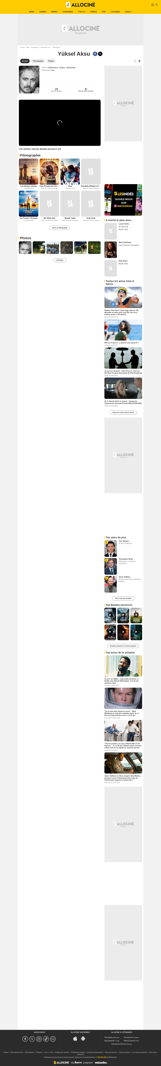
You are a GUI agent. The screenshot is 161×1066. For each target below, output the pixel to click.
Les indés (115, 12)
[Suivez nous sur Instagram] (39, 1039)
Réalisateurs (35, 47)
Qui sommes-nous (17, 1052)
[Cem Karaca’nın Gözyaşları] (49, 172)
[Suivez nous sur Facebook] (25, 1039)
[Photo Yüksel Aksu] (25, 247)
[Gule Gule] (91, 204)
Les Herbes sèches (28, 186)
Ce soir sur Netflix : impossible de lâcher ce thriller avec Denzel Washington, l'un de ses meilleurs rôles (121, 681)
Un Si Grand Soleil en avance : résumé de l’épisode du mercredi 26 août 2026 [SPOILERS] (123, 402)
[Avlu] (70, 172)
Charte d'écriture (124, 1052)
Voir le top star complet (123, 598)
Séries (54, 12)
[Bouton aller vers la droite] (139, 61)
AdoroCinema (129, 1041)
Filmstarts (109, 1037)
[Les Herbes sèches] (28, 172)
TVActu (81, 12)
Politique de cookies (62, 1052)
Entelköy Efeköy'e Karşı (91, 186)
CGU (46, 1052)
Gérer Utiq (152, 1052)
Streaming (68, 12)
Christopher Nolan (126, 559)
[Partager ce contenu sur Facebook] (95, 54)
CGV (51, 1052)
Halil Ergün (123, 261)
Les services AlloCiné (139, 1052)
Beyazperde (109, 1041)
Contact (5, 1052)
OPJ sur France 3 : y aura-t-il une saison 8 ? (121, 343)
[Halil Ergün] (110, 268)
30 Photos (59, 260)
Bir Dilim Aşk (49, 218)
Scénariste (71, 67)
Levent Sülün (124, 224)
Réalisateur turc (45, 47)
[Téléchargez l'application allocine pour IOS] (76, 1038)
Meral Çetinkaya (125, 242)
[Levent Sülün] (110, 231)
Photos (25, 238)
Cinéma (42, 12)
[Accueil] (80, 5)
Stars (28, 47)
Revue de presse (111, 1052)
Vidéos (93, 12)
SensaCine (128, 1037)
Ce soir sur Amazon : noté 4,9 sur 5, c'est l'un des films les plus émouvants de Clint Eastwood (123, 372)
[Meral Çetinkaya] (110, 249)
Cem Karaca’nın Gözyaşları (49, 186)
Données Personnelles (95, 1052)
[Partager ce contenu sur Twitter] (100, 54)
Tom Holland (124, 541)
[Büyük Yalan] (70, 204)
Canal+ (128, 12)
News (31, 12)
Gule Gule (91, 218)
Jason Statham (124, 577)
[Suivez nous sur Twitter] (32, 1039)
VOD (104, 12)
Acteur (62, 67)
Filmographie (30, 155)
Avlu (70, 186)
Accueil (22, 47)
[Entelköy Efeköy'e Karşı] (91, 172)
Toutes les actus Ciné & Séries (123, 412)
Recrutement (29, 1052)
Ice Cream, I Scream (28, 218)
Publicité (39, 1052)
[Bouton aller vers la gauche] (135, 61)
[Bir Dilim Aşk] (49, 204)
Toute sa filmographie (59, 228)
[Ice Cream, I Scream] (28, 204)
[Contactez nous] (53, 1039)
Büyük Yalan (70, 218)
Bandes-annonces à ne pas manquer (123, 646)
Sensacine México (118, 1044)
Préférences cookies (78, 1052)
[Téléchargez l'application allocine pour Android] (84, 1038)
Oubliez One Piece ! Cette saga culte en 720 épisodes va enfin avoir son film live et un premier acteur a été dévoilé (121, 312)
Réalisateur (53, 67)
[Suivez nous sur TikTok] (46, 1039)
